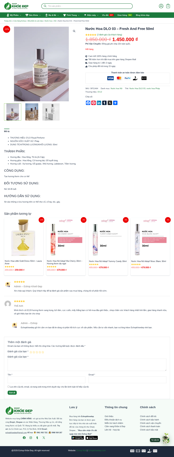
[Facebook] (24, 437)
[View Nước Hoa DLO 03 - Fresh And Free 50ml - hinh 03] (31, 112)
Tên (10, 374)
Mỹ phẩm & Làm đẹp (35, 21)
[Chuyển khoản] (155, 451)
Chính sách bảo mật (149, 430)
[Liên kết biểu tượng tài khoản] (161, 6)
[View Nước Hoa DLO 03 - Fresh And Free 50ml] (12, 112)
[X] (43, 437)
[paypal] (144, 451)
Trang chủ (8, 21)
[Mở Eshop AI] (166, 438)
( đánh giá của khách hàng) (109, 34)
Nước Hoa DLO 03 (137, 88)
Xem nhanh (24, 255)
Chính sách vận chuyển (150, 423)
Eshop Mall (81, 450)
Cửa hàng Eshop (19, 21)
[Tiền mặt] (149, 451)
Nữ (55, 21)
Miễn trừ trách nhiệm (114, 423)
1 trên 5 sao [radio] (31, 352)
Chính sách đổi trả (148, 416)
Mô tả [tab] (6, 131)
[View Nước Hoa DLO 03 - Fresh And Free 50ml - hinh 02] (51, 112)
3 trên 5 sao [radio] (37, 352)
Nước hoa (48, 21)
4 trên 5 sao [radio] (40, 352)
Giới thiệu (109, 416)
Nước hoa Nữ (116, 88)
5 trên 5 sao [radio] (43, 352)
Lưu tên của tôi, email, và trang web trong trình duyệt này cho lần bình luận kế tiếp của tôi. (49, 387)
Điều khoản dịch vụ (113, 420)
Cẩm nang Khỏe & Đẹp (115, 426)
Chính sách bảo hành (149, 420)
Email (92, 374)
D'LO (100, 92)
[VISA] (132, 451)
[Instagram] (30, 437)
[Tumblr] (37, 437)
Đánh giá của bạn (18, 351)
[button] (19, 15)
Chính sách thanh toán (150, 426)
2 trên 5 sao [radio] (34, 352)
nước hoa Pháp (153, 88)
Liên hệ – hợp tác (112, 430)
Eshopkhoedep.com (97, 450)
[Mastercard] (138, 451)
